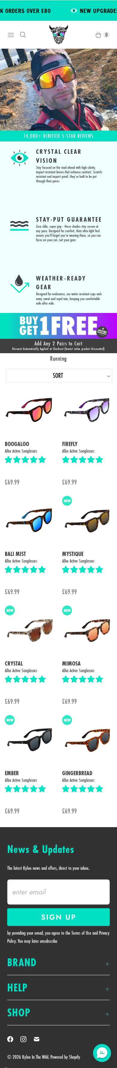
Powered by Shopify (65, 1057)
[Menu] (11, 35)
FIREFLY (69, 444)
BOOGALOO (17, 444)
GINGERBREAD (77, 773)
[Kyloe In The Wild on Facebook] (13, 1039)
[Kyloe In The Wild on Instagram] (27, 1039)
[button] (26, 460)
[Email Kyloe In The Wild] (40, 1039)
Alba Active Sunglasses (21, 451)
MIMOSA (71, 663)
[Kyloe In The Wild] (58, 35)
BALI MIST (15, 554)
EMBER (12, 773)
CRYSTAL (14, 663)
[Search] (23, 35)
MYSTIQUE (72, 554)
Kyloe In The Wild (35, 1057)
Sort (35, 375)
